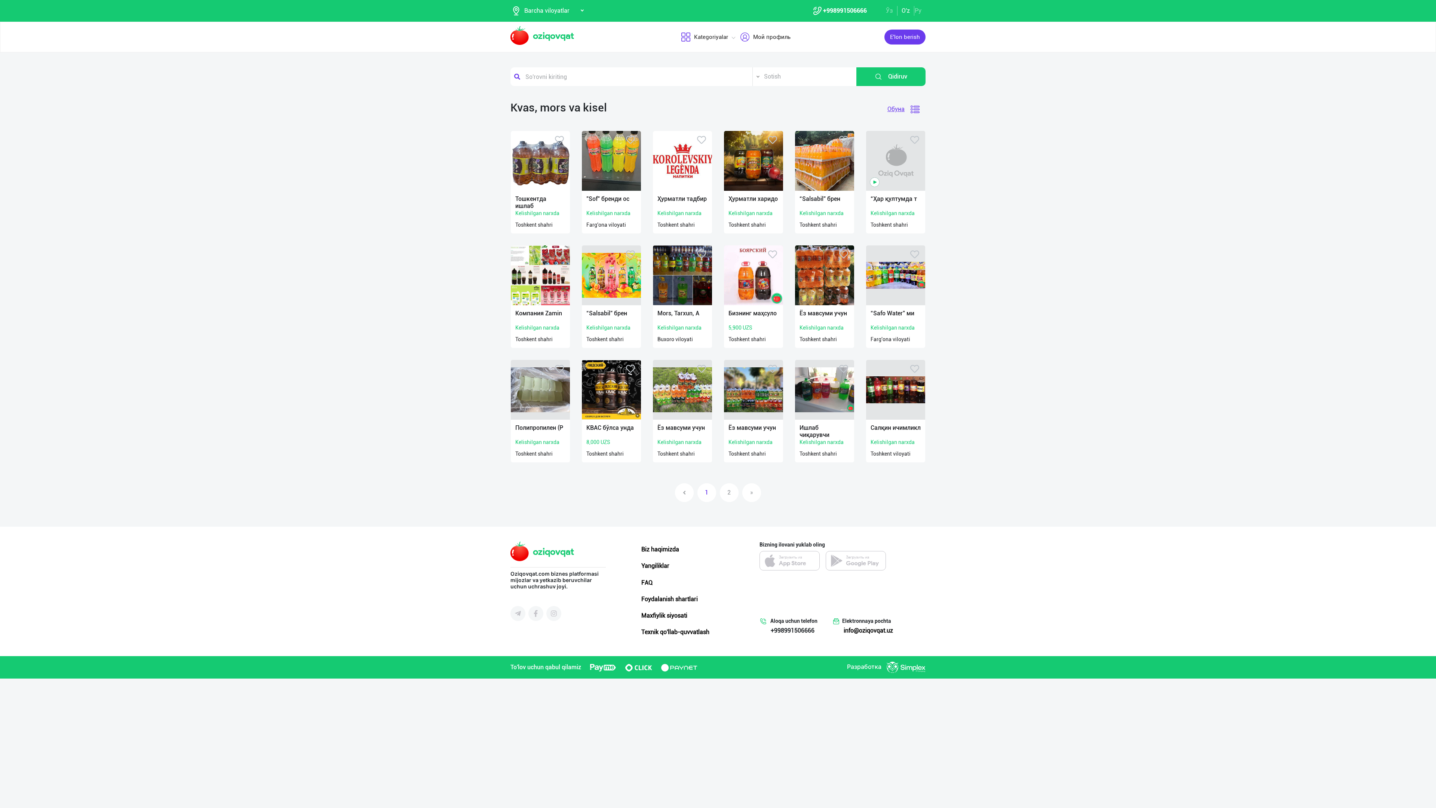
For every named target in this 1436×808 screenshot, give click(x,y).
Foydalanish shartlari (669, 599)
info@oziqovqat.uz (868, 630)
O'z (906, 10)
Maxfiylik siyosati (664, 615)
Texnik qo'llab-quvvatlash (675, 632)
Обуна (896, 109)
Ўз (889, 10)
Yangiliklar (655, 565)
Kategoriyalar (711, 37)
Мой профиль (772, 37)
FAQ (647, 582)
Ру (918, 10)
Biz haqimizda (660, 549)
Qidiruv (897, 76)
